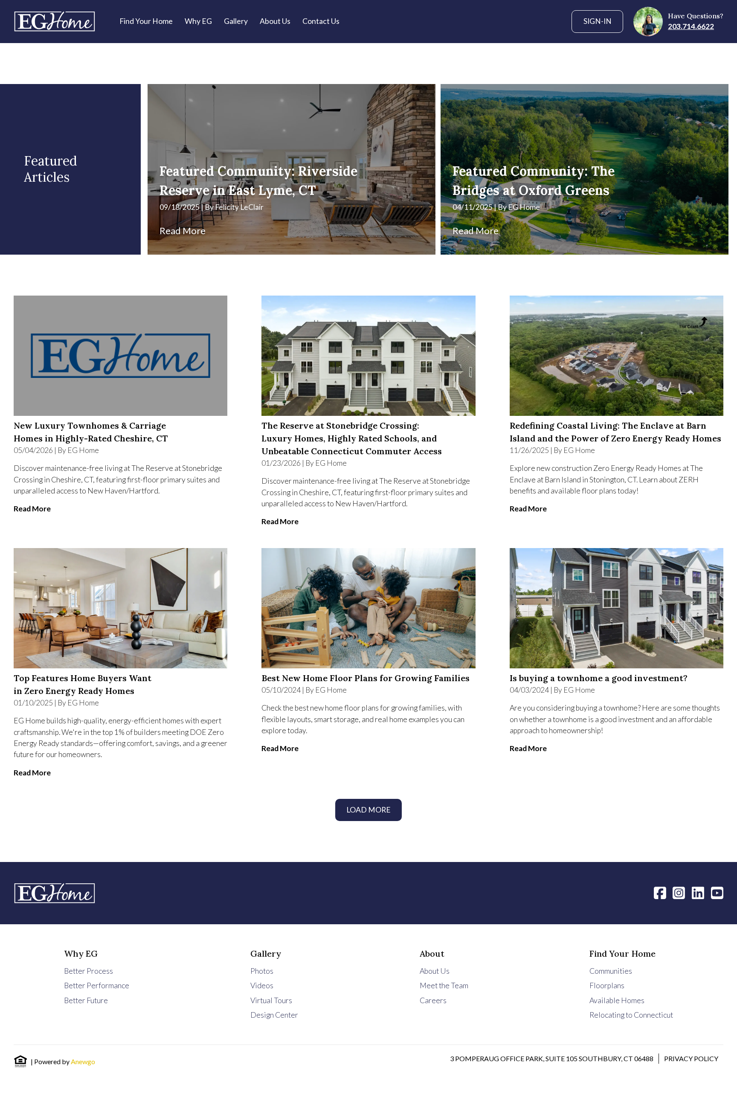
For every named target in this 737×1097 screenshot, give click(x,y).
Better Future (86, 1000)
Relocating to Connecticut (631, 1014)
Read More (183, 230)
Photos (261, 970)
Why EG (81, 953)
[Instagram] (679, 892)
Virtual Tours (271, 1000)
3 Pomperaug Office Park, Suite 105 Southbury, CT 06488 (551, 1058)
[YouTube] (717, 892)
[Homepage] (55, 21)
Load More (368, 809)
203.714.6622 (691, 26)
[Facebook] (660, 892)
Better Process (88, 970)
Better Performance (96, 985)
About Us (435, 970)
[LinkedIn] (698, 892)
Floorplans (606, 985)
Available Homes (616, 1000)
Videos (261, 985)
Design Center (274, 1014)
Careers (433, 1000)
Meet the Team (444, 985)
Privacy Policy (691, 1058)
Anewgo (83, 1061)
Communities (610, 970)
